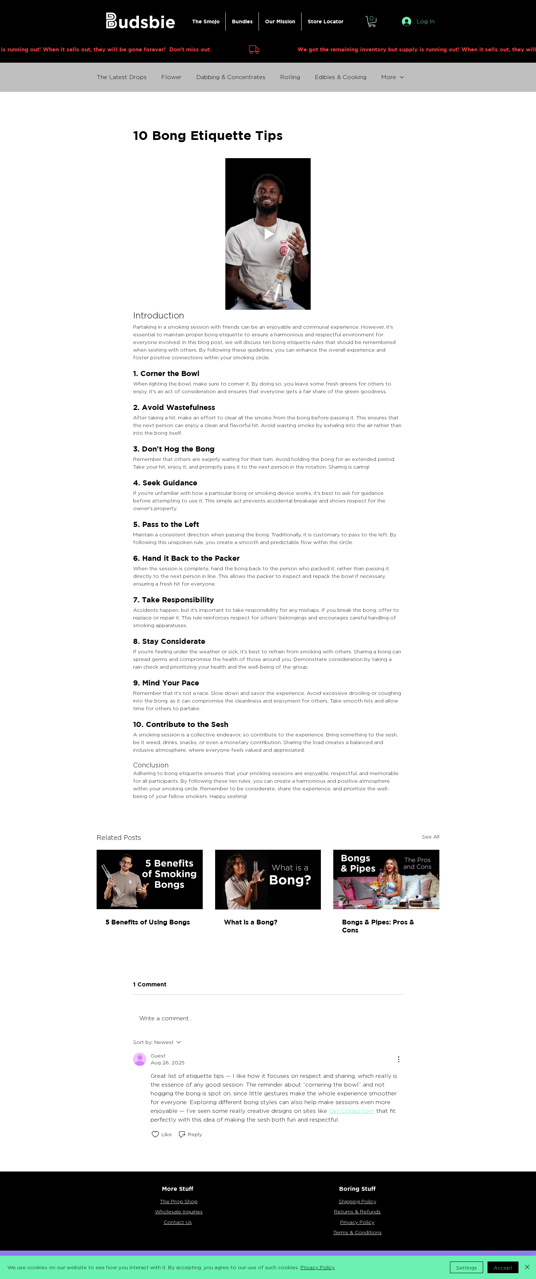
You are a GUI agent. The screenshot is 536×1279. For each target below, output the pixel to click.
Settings (466, 1267)
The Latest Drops (122, 77)
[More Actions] (398, 1059)
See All (430, 836)
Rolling (290, 77)
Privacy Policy (317, 1267)
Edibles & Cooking (340, 77)
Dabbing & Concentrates (230, 77)
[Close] (527, 1267)
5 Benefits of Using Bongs (147, 922)
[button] (371, 21)
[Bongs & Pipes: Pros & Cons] (386, 879)
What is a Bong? (250, 922)
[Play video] (268, 234)
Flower (171, 77)
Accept (503, 1267)
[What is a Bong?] (268, 880)
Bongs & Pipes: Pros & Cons (378, 926)
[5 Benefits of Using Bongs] (150, 879)
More (388, 77)
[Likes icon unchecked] (155, 1134)
